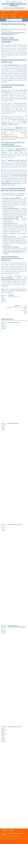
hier (19, 213)
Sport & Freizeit (4, 17)
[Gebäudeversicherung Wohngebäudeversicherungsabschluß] (4, 722)
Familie (8, 11)
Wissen (20, 17)
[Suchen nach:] (14, 20)
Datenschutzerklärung (10, 836)
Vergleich (3, 11)
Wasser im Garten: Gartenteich (14, 524)
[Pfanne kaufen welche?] (4, 520)
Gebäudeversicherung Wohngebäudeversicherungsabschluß (16, 626)
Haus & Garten (4, 14)
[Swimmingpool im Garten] (4, 419)
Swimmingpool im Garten (13, 322)
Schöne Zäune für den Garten (14, 726)
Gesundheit (16, 11)
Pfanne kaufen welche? (13, 423)
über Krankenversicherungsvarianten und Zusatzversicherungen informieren (14, 136)
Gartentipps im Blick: (7, 319)
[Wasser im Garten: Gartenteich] (4, 621)
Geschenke (13, 17)
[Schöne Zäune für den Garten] (4, 823)
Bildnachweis (18, 836)
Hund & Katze (13, 14)
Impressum (3, 836)
